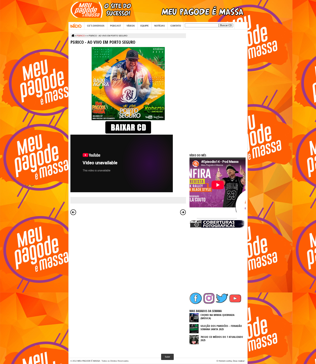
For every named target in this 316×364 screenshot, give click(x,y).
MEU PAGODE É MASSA (88, 361)
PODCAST (115, 26)
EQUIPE (144, 26)
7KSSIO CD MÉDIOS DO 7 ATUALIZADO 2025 (221, 338)
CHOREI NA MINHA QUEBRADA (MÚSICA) (217, 316)
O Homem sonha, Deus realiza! (230, 361)
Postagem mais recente (73, 212)
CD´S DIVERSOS (95, 26)
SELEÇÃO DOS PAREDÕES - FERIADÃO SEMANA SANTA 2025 (221, 327)
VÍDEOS (131, 26)
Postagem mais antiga (183, 212)
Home (76, 25)
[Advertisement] (216, 88)
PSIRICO (81, 36)
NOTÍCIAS (159, 26)
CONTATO (175, 26)
